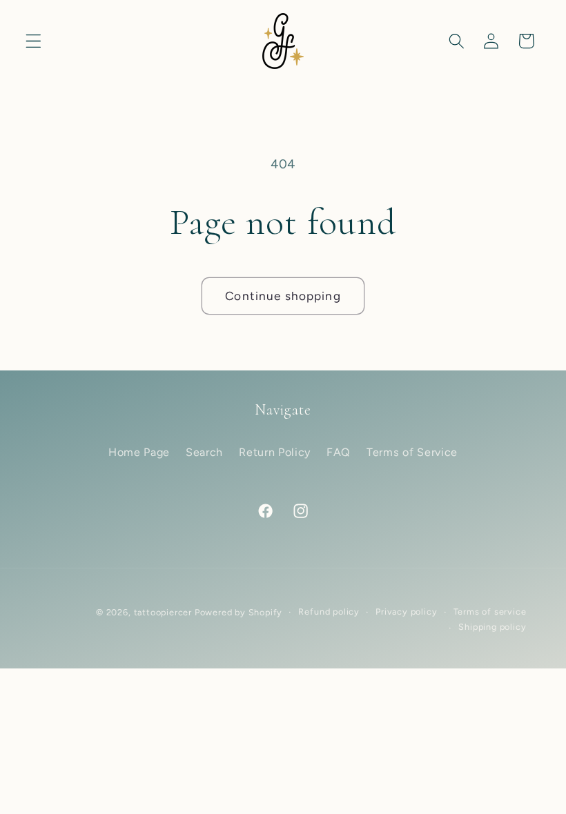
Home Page (139, 452)
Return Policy (275, 452)
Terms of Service (412, 452)
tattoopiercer (163, 612)
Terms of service (490, 611)
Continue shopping (283, 296)
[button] (33, 41)
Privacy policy (406, 611)
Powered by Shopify (239, 612)
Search (204, 452)
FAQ (338, 452)
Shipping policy (492, 627)
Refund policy (328, 611)
